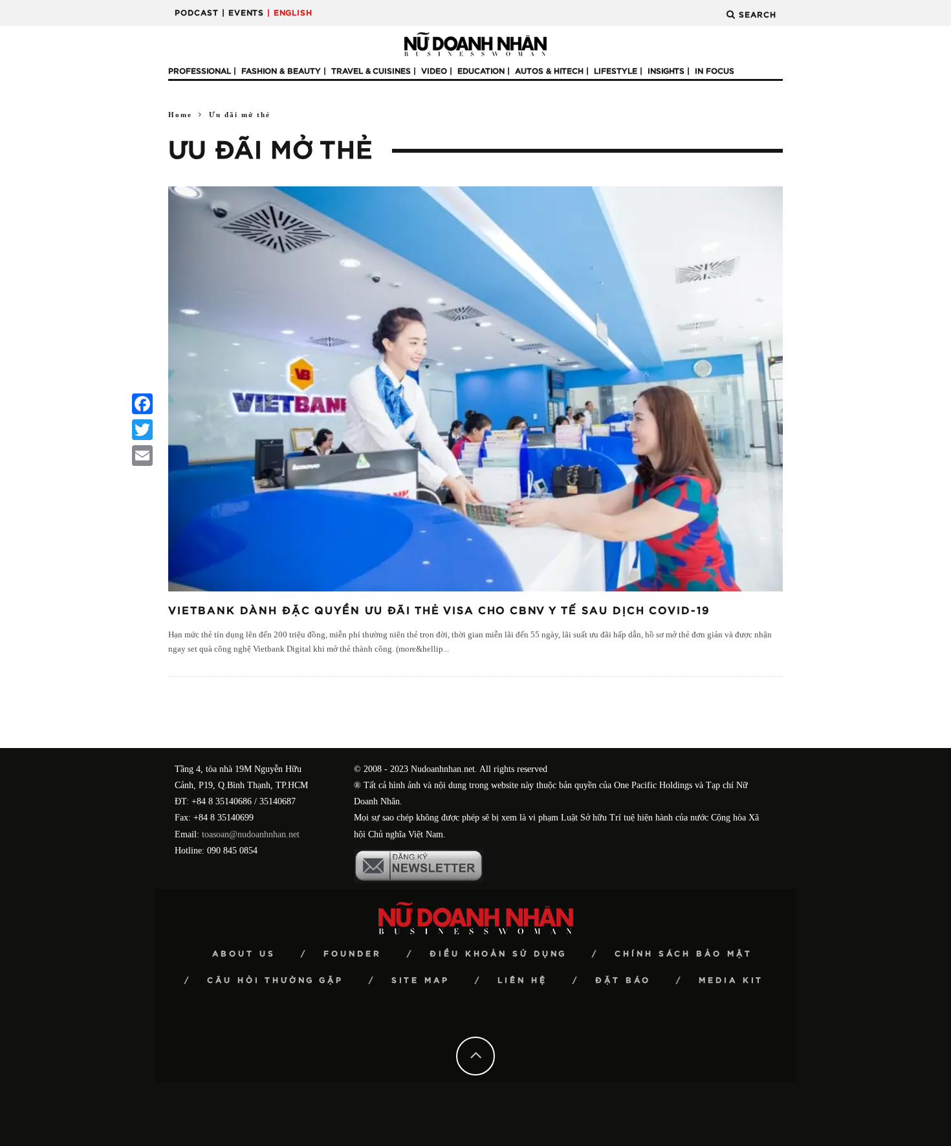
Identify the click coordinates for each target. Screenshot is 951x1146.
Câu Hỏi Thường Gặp (275, 980)
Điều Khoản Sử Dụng (498, 954)
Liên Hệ (522, 980)
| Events (243, 13)
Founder (352, 954)
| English (289, 13)
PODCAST (197, 13)
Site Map (420, 980)
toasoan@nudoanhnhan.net (251, 834)
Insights (666, 71)
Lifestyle (615, 71)
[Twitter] (142, 430)
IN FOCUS (714, 71)
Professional (199, 71)
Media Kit (731, 980)
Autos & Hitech (549, 71)
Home (180, 114)
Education (481, 71)
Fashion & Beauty (281, 71)
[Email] (142, 455)
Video (434, 71)
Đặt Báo (623, 980)
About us (244, 954)
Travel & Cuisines (371, 71)
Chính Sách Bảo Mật (683, 954)
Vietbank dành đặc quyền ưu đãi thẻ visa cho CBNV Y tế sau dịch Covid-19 (439, 611)
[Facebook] (142, 404)
